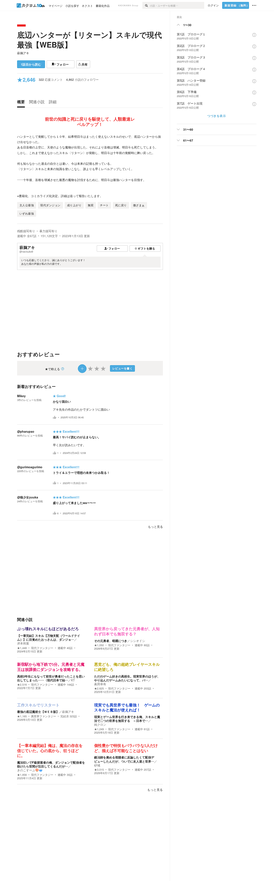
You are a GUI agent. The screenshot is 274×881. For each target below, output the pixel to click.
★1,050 (99, 645)
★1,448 (22, 648)
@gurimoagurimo (29, 467)
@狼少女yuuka (27, 497)
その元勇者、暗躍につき (110, 641)
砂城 (97, 765)
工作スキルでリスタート (38, 705)
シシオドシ (137, 641)
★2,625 (99, 688)
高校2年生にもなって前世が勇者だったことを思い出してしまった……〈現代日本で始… (51, 678)
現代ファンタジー (42, 648)
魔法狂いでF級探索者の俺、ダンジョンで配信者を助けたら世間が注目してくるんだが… (51, 764)
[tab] (22, 103)
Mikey (21, 396)
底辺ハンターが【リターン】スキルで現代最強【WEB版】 (89, 39)
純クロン (100, 724)
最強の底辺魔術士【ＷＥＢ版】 (38, 711)
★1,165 (22, 716)
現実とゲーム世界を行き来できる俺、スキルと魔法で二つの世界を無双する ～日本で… (127, 719)
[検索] (146, 5)
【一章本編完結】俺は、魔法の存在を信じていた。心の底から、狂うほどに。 (50, 750)
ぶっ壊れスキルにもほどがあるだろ (48, 629)
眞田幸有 (100, 684)
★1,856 (22, 774)
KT (73, 680)
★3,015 (99, 769)
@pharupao (25, 431)
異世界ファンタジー (43, 716)
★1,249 (99, 729)
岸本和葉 (23, 643)
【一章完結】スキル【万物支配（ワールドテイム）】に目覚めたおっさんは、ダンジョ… (48, 637)
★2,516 (22, 684)
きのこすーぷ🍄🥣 (29, 770)
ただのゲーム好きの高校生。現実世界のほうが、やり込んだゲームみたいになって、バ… (127, 678)
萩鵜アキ (23, 53)
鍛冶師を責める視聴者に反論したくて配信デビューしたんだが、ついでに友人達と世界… (124, 759)
